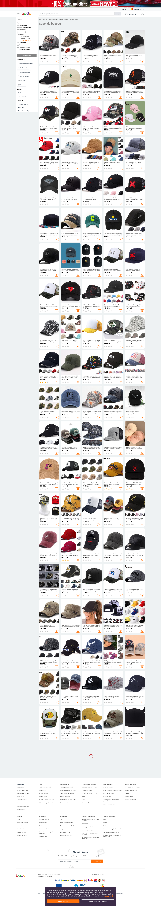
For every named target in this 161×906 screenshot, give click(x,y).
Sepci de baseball (26, 40)
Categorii (19, 19)
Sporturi (45, 19)
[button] (18, 13)
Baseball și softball (25, 38)
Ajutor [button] (124, 9)
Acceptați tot (63, 901)
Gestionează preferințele (98, 901)
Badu (40, 19)
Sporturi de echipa (24, 36)
